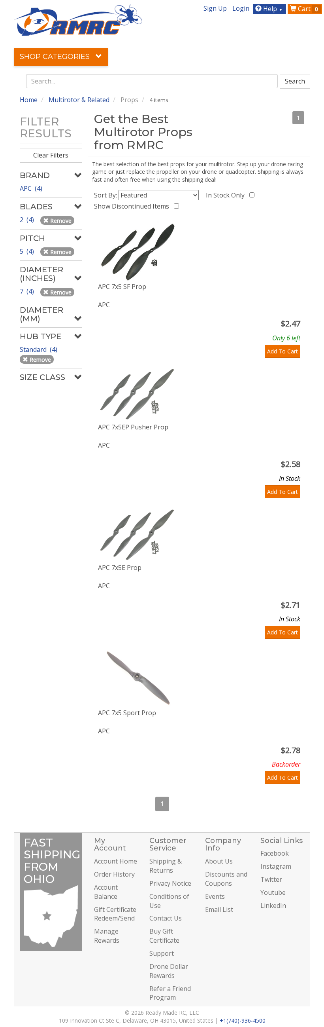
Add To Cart (282, 351)
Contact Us (165, 918)
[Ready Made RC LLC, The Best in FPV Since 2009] (78, 19)
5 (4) (28, 251)
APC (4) (31, 188)
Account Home (115, 861)
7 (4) (28, 291)
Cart (307, 8)
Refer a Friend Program (170, 993)
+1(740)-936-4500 (243, 1020)
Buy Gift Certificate (164, 936)
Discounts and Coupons (226, 879)
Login (240, 8)
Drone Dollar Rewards (168, 971)
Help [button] (272, 8)
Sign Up (215, 8)
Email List (219, 909)
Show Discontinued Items (133, 206)
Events (215, 896)
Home (29, 99)
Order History (114, 874)
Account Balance (106, 892)
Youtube (273, 892)
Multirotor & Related (79, 99)
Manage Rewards (106, 936)
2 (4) (28, 219)
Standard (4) (39, 349)
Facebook (274, 853)
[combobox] (152, 81)
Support (161, 953)
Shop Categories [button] (56, 56)
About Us (219, 861)
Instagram (275, 866)
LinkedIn (273, 905)
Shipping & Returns (165, 866)
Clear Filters (50, 155)
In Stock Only (227, 195)
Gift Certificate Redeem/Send (115, 914)
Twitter (271, 879)
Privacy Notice (170, 883)
